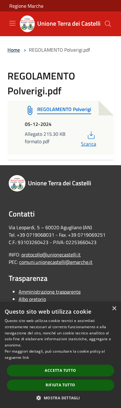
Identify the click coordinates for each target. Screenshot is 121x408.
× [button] (114, 308)
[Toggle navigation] (12, 23)
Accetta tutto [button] (60, 370)
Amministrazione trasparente (50, 291)
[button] (60, 398)
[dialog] (60, 355)
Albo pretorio (32, 299)
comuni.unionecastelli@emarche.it (55, 262)
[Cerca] (108, 24)
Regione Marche (26, 6)
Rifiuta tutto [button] (60, 385)
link (26, 357)
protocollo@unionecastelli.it (51, 254)
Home (13, 50)
